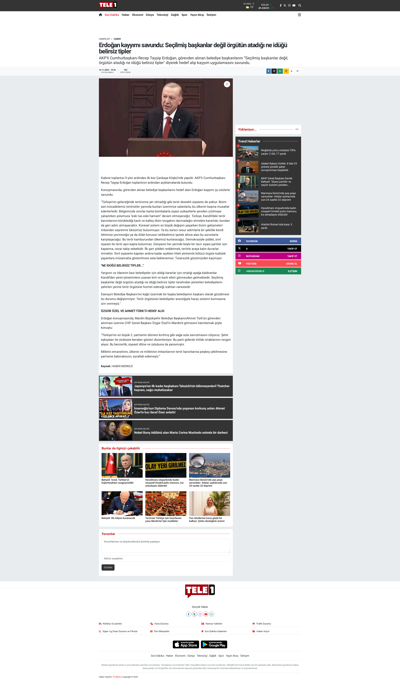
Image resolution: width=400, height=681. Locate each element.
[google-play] (214, 644)
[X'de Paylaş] (274, 71)
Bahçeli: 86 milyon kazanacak (118, 518)
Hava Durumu (161, 623)
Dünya (150, 14)
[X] (194, 614)
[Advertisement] (268, 100)
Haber (126, 14)
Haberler (104, 39)
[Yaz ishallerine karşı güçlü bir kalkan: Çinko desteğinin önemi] (209, 503)
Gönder (108, 567)
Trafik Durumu (263, 623)
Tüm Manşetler (161, 631)
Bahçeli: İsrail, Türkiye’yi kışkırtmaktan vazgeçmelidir (118, 481)
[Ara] (299, 6)
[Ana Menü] (299, 14)
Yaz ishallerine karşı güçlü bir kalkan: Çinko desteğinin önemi (207, 520)
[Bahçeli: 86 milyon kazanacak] (122, 503)
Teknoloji (162, 14)
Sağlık (175, 14)
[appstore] (186, 644)
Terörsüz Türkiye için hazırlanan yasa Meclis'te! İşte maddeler (163, 520)
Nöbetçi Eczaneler (112, 623)
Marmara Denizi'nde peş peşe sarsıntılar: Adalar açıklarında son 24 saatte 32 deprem (208, 482)
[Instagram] (200, 614)
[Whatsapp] (211, 614)
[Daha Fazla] (286, 71)
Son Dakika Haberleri (216, 631)
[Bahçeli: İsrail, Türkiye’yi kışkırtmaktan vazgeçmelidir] (122, 465)
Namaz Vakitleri (214, 623)
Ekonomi (137, 14)
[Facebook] (188, 614)
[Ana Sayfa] (101, 14)
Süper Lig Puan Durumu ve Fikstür (120, 631)
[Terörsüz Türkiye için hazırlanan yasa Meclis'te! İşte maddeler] (165, 503)
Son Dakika (112, 14)
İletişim (211, 14)
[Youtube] (205, 614)
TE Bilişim (116, 677)
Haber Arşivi (263, 631)
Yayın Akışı (197, 14)
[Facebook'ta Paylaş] (268, 71)
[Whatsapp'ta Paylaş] (280, 71)
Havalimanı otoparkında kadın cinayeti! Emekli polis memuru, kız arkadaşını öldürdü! (164, 482)
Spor (185, 14)
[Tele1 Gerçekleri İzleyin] (108, 6)
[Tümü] (296, 129)
